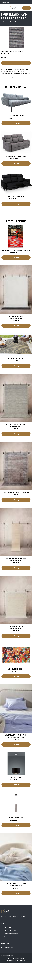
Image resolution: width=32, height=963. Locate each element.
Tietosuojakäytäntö (12, 960)
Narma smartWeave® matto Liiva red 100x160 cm (16, 250)
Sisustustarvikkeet (8, 22)
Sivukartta (22, 960)
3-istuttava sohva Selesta (16, 196)
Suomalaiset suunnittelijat (11, 930)
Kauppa (26, 8)
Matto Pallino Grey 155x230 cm (16, 358)
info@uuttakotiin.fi (5, 2)
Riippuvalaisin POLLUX (16, 818)
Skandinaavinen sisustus (11, 933)
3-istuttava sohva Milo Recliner (16, 156)
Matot (17, 22)
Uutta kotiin (7, 927)
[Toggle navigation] (3, 7)
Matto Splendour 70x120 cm (16, 669)
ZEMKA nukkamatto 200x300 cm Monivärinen (16, 492)
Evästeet (22, 958)
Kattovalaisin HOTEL (16, 777)
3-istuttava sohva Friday (16, 116)
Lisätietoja (16, 63)
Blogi (5, 937)
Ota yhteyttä (15, 958)
